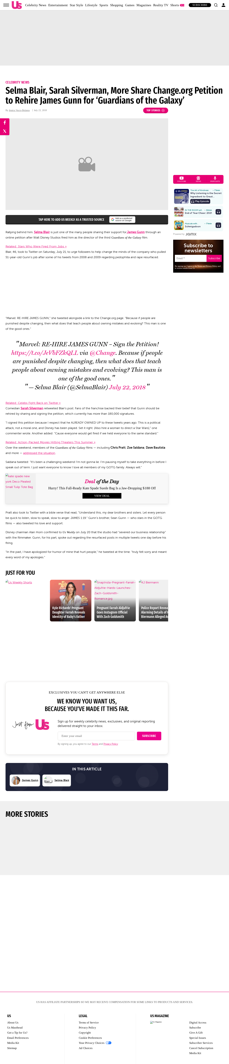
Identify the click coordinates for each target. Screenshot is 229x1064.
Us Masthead (15, 1027)
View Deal (102, 495)
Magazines (143, 5)
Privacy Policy (110, 744)
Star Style (76, 5)
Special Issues (197, 1037)
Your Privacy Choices (91, 1043)
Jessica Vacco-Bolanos (19, 110)
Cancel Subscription (201, 1048)
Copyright (85, 1032)
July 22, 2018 (127, 387)
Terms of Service (89, 1022)
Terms (95, 744)
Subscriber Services (201, 1043)
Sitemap (12, 1048)
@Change (103, 353)
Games (129, 5)
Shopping (116, 5)
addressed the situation (39, 453)
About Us (12, 1022)
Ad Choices (86, 1048)
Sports (103, 5)
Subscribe (199, 5)
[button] (216, 5)
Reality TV (160, 5)
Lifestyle (91, 5)
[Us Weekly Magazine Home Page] (17, 5)
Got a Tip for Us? (17, 1032)
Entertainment (58, 5)
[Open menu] (6, 5)
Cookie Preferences (90, 1037)
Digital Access (197, 1022)
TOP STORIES (153, 110)
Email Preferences (18, 1037)
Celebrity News (35, 5)
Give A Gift (196, 1032)
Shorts (174, 5)
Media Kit (13, 1043)
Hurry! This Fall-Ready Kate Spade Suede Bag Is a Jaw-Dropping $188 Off (102, 488)
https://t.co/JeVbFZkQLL (44, 353)
